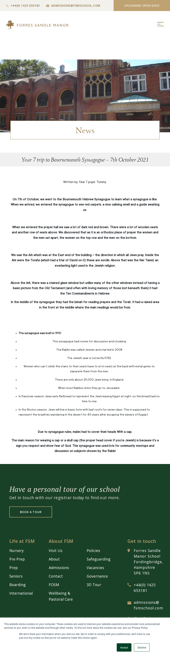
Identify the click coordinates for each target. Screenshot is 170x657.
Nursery (16, 550)
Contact (56, 576)
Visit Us (55, 550)
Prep (13, 567)
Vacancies (95, 567)
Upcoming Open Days (141, 5)
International (21, 593)
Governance (97, 576)
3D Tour (94, 584)
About (54, 559)
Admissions (59, 567)
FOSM (54, 584)
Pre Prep (17, 559)
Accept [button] (124, 647)
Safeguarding (98, 559)
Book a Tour (31, 512)
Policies (93, 550)
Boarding (17, 584)
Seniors (16, 576)
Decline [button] (141, 647)
